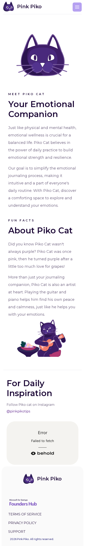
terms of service (25, 514)
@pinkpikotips (18, 411)
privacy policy (22, 523)
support (17, 532)
